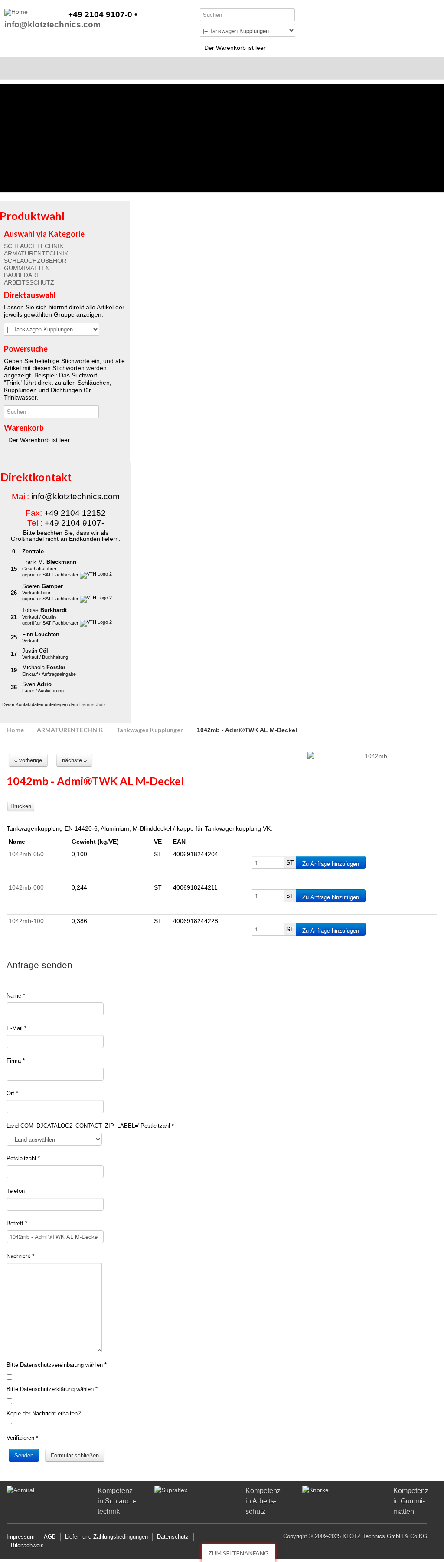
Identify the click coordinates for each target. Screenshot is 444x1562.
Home (15, 730)
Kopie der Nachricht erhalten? (44, 1413)
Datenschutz (92, 704)
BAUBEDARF (22, 275)
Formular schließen (75, 1455)
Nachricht (20, 1256)
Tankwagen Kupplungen (150, 730)
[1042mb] (372, 756)
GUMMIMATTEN (27, 268)
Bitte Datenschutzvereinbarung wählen (57, 1365)
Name (16, 995)
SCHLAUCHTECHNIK (33, 245)
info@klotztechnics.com (52, 25)
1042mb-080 (26, 887)
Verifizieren (22, 1437)
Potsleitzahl (23, 1158)
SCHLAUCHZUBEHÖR (35, 260)
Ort (12, 1093)
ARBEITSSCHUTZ (29, 282)
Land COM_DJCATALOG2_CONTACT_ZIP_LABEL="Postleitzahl (90, 1126)
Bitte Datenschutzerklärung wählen (52, 1389)
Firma (16, 1061)
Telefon (16, 1191)
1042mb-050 (26, 854)
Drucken (20, 806)
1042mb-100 (26, 920)
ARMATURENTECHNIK (36, 253)
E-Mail (16, 1028)
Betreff (17, 1223)
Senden (23, 1455)
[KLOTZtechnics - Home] (16, 12)
